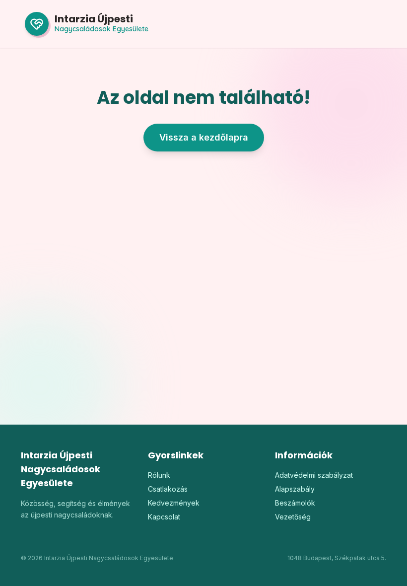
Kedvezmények (174, 503)
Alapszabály (295, 489)
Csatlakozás (168, 489)
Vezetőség (293, 517)
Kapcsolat (164, 517)
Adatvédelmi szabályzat (314, 475)
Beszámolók (295, 503)
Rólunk (159, 475)
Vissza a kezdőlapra (203, 137)
